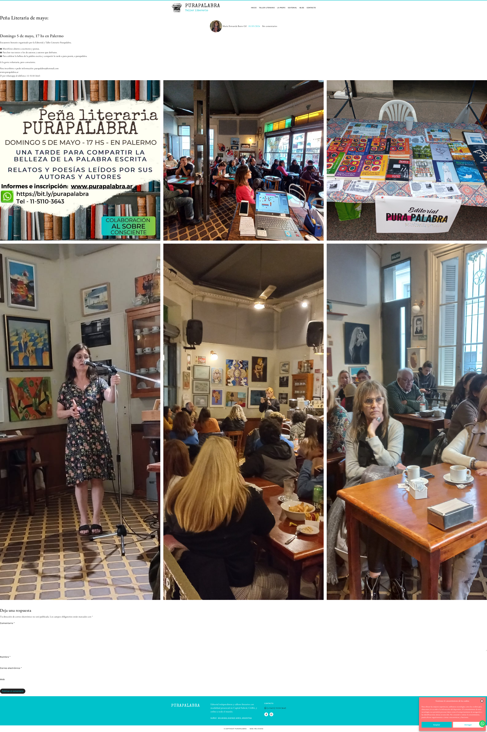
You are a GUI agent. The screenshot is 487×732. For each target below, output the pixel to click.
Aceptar (436, 725)
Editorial (292, 8)
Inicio (253, 8)
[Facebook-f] (266, 714)
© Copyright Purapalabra (235, 729)
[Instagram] (271, 714)
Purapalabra (202, 6)
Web (2, 679)
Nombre (5, 657)
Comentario (7, 623)
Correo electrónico (11, 668)
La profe (281, 8)
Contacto (311, 8)
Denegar (468, 725)
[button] (482, 701)
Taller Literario (267, 8)
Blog (302, 8)
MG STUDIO (258, 729)
